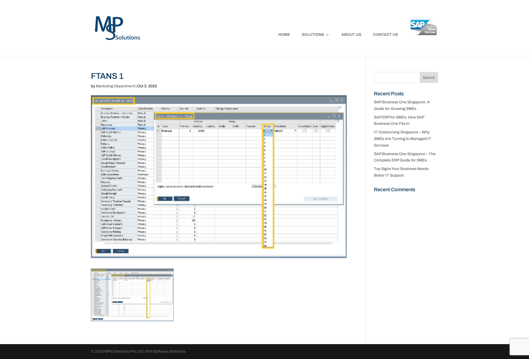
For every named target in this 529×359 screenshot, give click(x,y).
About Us (351, 35)
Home (284, 35)
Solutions (313, 35)
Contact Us (385, 35)
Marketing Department (115, 86)
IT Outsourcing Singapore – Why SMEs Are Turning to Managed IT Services (402, 138)
